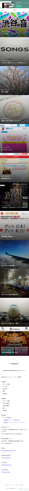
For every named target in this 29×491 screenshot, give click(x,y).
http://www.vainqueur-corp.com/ (8, 450)
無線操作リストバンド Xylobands (11, 420)
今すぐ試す (19, 6)
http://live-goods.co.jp (6, 465)
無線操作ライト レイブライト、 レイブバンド (14, 422)
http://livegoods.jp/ (5, 472)
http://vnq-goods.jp (5, 457)
